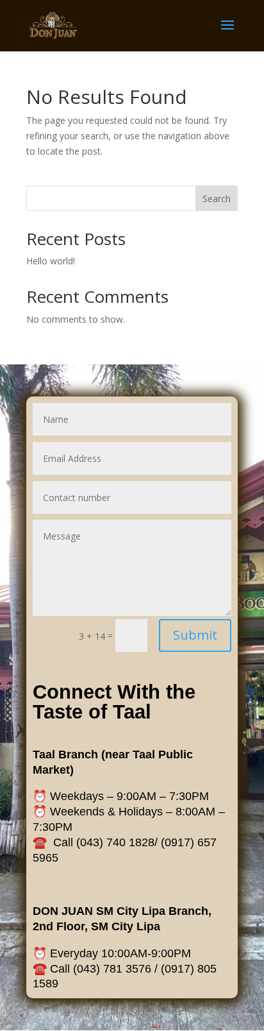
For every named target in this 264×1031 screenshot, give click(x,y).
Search (216, 198)
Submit (195, 634)
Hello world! (50, 261)
